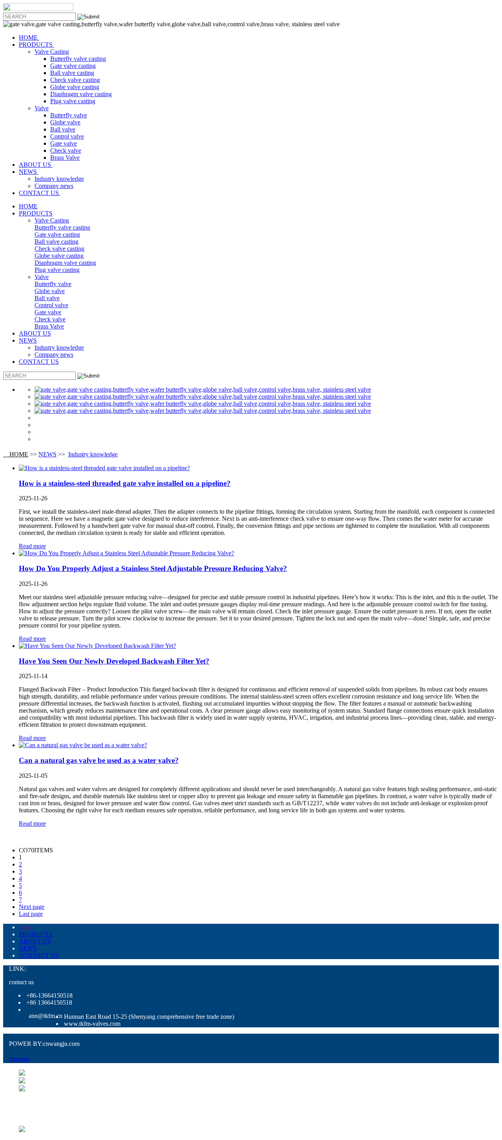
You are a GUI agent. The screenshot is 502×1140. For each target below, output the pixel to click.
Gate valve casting (73, 65)
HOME (29, 37)
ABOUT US (36, 164)
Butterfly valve (68, 115)
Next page (31, 906)
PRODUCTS (36, 44)
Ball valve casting (72, 72)
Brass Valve (65, 157)
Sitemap (19, 1059)
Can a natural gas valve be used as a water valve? (99, 760)
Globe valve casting (74, 87)
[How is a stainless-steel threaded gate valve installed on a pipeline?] (104, 468)
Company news (54, 185)
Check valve (65, 150)
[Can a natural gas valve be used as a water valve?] (83, 745)
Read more (32, 546)
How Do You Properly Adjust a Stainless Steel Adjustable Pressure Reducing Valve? (153, 568)
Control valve (67, 136)
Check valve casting (75, 80)
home (26, 927)
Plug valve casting (72, 101)
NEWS (28, 171)
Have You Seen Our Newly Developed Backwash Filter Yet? (114, 661)
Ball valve (62, 129)
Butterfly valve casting (78, 58)
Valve (42, 108)
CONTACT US (39, 193)
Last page (31, 913)
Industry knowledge (59, 178)
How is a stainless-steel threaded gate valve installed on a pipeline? (125, 483)
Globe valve (65, 122)
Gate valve (63, 143)
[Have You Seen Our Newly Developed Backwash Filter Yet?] (97, 645)
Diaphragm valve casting (81, 94)
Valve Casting (52, 51)
